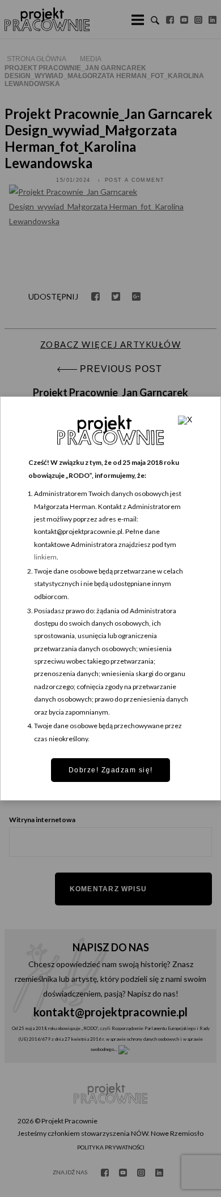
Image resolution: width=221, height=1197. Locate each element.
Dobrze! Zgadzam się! (111, 770)
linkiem (45, 557)
